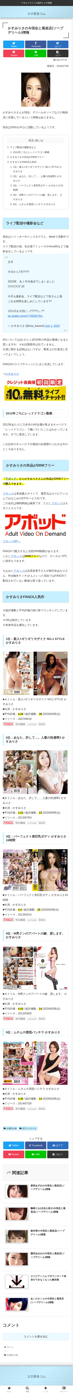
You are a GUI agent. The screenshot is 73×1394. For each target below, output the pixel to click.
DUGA (42, 822)
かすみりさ (12, 373)
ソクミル (32, 822)
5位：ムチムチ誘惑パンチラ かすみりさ (34, 204)
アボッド (10, 478)
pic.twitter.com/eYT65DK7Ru (25, 315)
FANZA (8, 822)
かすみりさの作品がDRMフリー (27, 157)
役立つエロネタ (29, 1128)
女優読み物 (11, 1128)
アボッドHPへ (11, 541)
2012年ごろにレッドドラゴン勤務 (31, 152)
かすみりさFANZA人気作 (23, 162)
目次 (31, 140)
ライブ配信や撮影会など (23, 147)
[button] (66, 716)
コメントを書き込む (36, 1336)
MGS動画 (20, 822)
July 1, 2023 (52, 325)
